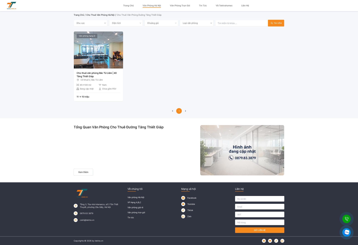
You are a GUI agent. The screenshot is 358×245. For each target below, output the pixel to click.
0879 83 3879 (86, 213)
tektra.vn (99, 241)
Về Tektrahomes (224, 5)
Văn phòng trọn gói (180, 5)
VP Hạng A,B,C (134, 202)
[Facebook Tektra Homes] (183, 198)
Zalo (189, 216)
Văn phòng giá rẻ (135, 207)
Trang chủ (128, 5)
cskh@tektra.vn (87, 220)
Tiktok (190, 210)
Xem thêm (83, 172)
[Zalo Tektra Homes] (183, 216)
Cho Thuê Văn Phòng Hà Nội (100, 15)
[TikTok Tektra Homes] (183, 210)
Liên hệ (245, 5)
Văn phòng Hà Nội (152, 5)
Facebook (191, 198)
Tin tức (203, 5)
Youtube (191, 204)
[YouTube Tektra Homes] (183, 204)
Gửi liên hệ (259, 230)
